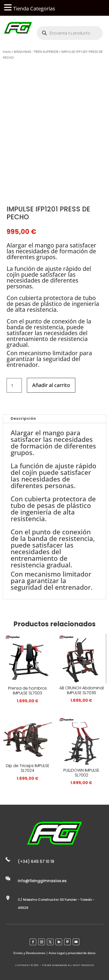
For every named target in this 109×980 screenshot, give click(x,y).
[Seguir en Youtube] (76, 942)
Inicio (7, 51)
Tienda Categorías (34, 8)
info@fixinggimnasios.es (42, 880)
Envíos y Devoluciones (29, 953)
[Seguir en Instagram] (41, 942)
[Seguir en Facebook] (33, 942)
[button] (8, 8)
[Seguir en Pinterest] (67, 942)
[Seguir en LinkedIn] (59, 942)
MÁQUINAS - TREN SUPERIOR (36, 51)
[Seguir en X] (50, 942)
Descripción (23, 418)
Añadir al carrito (51, 385)
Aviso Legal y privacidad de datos (72, 953)
